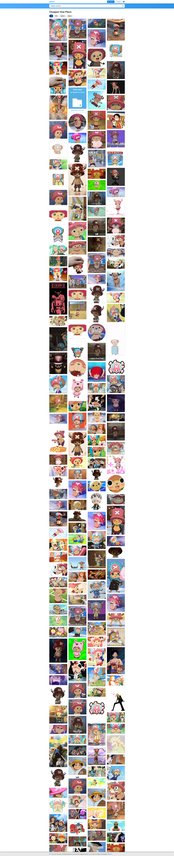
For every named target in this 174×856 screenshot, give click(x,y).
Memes (69, 16)
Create (111, 1)
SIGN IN (118, 1)
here (111, 854)
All (51, 16)
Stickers (63, 16)
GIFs (56, 16)
